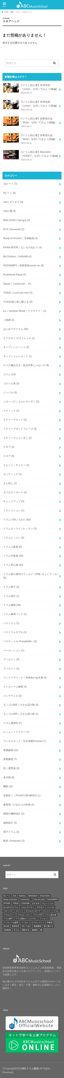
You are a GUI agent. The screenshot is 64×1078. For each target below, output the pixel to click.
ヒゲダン (33, 918)
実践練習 (10, 759)
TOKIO (15, 903)
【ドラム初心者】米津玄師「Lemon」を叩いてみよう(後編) (38, 89)
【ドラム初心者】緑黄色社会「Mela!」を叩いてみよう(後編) (37, 122)
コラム (9, 374)
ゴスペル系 (11, 383)
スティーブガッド (15, 419)
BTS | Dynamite (13, 229)
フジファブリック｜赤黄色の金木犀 (25, 677)
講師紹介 (10, 822)
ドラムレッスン (13, 537)
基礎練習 (10, 750)
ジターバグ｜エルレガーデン (21, 401)
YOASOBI (25, 903)
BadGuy (22, 896)
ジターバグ (8, 911)
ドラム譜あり (21, 918)
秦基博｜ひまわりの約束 (18, 804)
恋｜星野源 (11, 768)
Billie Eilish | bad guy (16, 220)
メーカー (25, 922)
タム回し (10, 483)
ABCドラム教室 (30, 1068)
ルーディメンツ (37, 922)
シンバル (10, 392)
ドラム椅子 (11, 586)
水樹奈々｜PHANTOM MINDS (22, 795)
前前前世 (15, 926)
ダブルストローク (15, 492)
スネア (8, 446)
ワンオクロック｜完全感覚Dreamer (24, 741)
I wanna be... (25, 899)
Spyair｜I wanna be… (17, 283)
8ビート (9, 192)
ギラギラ (40, 907)
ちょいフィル (47, 903)
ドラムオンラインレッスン (20, 528)
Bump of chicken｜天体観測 (20, 238)
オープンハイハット (16, 347)
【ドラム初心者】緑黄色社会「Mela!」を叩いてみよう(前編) (37, 139)
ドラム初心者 (13, 564)
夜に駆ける (48, 926)
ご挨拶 (8, 319)
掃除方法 (25, 930)
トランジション (13, 510)
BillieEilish (32, 896)
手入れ (16, 930)
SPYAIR (6, 903)
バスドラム (11, 623)
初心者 (6, 926)
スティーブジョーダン (17, 437)
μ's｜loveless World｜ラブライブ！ (24, 310)
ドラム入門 (37, 915)
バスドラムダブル (15, 632)
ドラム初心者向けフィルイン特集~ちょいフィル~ (30, 576)
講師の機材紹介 (13, 813)
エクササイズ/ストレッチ (19, 338)
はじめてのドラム (15, 329)
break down (45, 896)
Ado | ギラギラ (13, 202)
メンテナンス (12, 695)
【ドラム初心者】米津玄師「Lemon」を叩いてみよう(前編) (38, 105)
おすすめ (35, 903)
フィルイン (11, 659)
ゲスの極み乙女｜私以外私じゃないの (26, 365)
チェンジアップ (13, 501)
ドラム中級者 (13, 555)
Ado (14, 896)
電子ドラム (11, 831)
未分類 (8, 777)
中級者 (50, 922)
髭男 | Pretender (14, 840)
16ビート (10, 183)
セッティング (12, 474)
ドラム (56, 911)
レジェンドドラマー (16, 731)
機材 (8, 786)
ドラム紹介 (11, 596)
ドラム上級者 (12, 546)
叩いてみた (26, 926)
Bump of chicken (10, 899)
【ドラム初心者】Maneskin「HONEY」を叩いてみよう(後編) (39, 155)
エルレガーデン (27, 907)
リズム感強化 (12, 723)
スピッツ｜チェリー (16, 465)
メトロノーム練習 (15, 686)
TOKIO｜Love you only (17, 292)
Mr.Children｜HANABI (17, 256)
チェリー (47, 911)
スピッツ (19, 911)
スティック (11, 410)
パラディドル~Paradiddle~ (20, 641)
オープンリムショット (17, 356)
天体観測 (7, 930)
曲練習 (35, 930)
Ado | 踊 (9, 211)
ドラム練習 (12, 604)
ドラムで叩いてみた (17, 519)
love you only (39, 899)
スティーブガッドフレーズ (20, 428)
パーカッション (13, 650)
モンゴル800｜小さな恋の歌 (20, 704)
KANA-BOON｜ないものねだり (22, 247)
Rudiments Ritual (14, 274)
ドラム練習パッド (15, 614)
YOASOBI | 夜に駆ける (17, 301)
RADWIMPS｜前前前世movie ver (23, 265)
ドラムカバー (9, 915)
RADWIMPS (52, 899)
